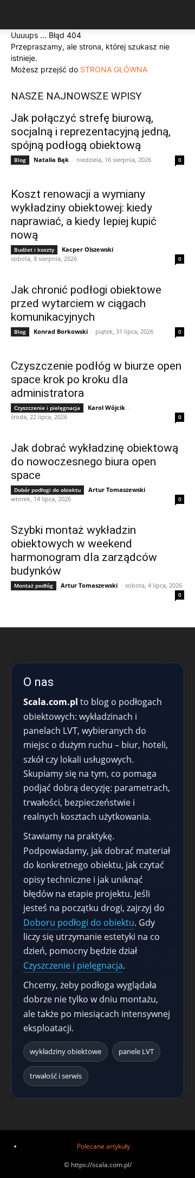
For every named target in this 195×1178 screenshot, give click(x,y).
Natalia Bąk (51, 159)
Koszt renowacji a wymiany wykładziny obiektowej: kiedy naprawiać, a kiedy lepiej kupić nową (84, 214)
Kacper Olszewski (87, 249)
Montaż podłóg (33, 585)
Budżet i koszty (34, 249)
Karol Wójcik (106, 407)
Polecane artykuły (103, 1146)
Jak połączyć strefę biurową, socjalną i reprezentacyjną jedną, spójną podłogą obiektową (91, 131)
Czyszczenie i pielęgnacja (47, 408)
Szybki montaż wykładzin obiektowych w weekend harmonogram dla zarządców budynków (84, 550)
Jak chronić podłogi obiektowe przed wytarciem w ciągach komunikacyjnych (86, 303)
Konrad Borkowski (61, 331)
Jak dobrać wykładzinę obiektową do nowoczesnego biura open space (94, 461)
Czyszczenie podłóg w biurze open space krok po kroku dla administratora (96, 379)
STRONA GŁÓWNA (113, 69)
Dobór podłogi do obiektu (47, 490)
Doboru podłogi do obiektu (78, 922)
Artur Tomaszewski (116, 489)
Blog (20, 160)
